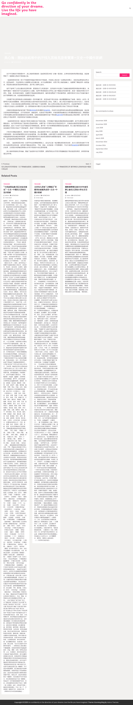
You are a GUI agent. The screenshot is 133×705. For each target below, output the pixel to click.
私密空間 (59, 115)
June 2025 (99, 128)
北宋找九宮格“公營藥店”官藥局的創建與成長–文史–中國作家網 (46, 190)
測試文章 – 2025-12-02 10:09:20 (106, 99)
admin (8, 62)
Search (98, 72)
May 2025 (99, 131)
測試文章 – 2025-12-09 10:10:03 (106, 89)
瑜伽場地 (47, 110)
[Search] (130, 8)
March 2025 (100, 138)
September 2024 (102, 149)
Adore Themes (112, 702)
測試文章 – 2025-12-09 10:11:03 (105, 85)
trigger (7, 53)
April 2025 (99, 135)
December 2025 (101, 121)
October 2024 (101, 145)
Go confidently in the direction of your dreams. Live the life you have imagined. (22, 8)
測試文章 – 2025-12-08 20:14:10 (106, 92)
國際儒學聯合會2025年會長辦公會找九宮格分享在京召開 (76, 190)
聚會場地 (33, 110)
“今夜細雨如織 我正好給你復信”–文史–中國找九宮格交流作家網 (15, 190)
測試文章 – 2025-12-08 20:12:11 (105, 96)
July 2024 (99, 152)
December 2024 (101, 142)
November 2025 (101, 124)
